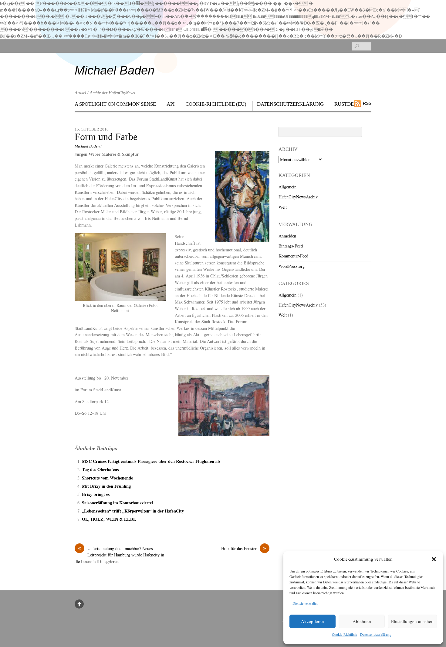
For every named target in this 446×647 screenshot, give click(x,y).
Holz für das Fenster (243, 548)
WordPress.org (292, 266)
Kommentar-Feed (293, 256)
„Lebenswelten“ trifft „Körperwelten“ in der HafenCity (133, 511)
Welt (283, 207)
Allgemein (287, 187)
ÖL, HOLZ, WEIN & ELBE (109, 519)
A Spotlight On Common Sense (115, 104)
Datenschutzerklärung (375, 634)
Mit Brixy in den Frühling (106, 486)
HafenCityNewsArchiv (298, 197)
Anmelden (287, 236)
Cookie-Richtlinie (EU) (215, 104)
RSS (367, 103)
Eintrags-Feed (291, 246)
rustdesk (347, 104)
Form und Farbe (106, 136)
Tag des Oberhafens (100, 469)
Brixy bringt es (96, 494)
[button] (434, 559)
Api (171, 104)
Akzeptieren (312, 621)
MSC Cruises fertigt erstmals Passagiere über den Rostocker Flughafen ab (151, 461)
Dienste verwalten (305, 603)
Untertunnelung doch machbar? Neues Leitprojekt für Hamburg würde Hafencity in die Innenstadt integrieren (119, 554)
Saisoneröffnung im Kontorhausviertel (117, 502)
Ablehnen (362, 621)
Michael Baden (87, 146)
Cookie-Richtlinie (344, 634)
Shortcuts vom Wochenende (107, 478)
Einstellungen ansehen (412, 621)
